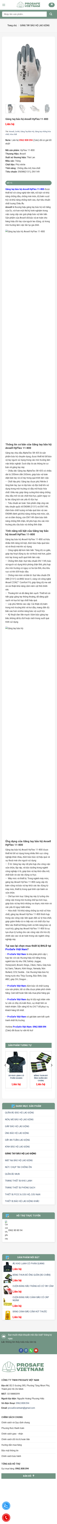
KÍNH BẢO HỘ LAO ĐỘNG (17, 1146)
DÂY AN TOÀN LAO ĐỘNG (17, 1140)
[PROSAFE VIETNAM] (28, 5)
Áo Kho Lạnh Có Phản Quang (16, 1076)
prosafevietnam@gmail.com (21, 1408)
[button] (3, 4)
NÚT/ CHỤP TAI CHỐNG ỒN (18, 1167)
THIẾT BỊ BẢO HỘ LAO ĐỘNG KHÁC (22, 1201)
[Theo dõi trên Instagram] (26, 1350)
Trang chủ (12, 25)
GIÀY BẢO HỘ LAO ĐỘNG (17, 1126)
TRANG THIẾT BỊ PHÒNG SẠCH (20, 1187)
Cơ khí (17, 131)
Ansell (11, 131)
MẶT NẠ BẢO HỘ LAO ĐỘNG (19, 1160)
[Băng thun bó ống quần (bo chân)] (40, 1062)
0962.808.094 (22, 1403)
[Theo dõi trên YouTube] (36, 1350)
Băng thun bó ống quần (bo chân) (41, 1077)
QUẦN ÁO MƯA (12, 1174)
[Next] (47, 71)
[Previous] (9, 71)
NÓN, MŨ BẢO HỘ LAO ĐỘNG (19, 1119)
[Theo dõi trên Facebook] (21, 1350)
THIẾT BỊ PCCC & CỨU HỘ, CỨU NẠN (22, 1194)
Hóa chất (13, 134)
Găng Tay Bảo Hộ (27, 131)
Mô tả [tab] (9, 183)
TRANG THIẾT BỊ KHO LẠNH (18, 1180)
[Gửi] (51, 14)
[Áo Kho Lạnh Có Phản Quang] (16, 1062)
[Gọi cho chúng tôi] (31, 1350)
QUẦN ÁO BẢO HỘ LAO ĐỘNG (19, 1112)
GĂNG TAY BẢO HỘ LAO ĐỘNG (35, 25)
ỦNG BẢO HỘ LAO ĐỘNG (17, 1133)
